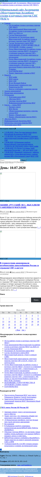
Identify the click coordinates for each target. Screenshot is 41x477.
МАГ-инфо (13, 77)
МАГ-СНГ (13, 81)
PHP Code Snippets (12, 476)
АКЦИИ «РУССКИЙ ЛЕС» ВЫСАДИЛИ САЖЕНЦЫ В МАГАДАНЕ (20, 206)
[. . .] (39, 227)
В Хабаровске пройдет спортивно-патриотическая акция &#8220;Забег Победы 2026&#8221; (21, 428)
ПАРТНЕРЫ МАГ (16, 71)
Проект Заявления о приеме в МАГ (22, 73)
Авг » (24, 330)
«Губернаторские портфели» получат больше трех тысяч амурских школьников (21, 421)
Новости (7, 75)
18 (32, 321)
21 (9, 324)
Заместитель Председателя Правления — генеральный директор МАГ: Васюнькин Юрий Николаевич (22, 401)
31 (26, 327)
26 (38, 324)
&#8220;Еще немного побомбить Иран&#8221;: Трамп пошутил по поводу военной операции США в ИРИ (22, 440)
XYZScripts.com (29, 476)
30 (21, 327)
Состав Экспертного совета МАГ (21, 43)
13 (3, 321)
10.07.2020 (5, 212)
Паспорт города (15, 107)
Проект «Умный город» (17, 115)
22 (15, 324)
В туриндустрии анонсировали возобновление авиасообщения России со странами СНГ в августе (19, 265)
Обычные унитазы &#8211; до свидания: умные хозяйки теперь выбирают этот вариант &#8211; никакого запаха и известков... (22, 434)
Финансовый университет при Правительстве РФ (20, 86)
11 (32, 318)
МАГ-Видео (13, 109)
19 (38, 321)
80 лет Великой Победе (17, 83)
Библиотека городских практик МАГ (18, 123)
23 (21, 324)
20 (3, 324)
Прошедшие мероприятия (14, 93)
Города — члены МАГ (12, 105)
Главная (7, 23)
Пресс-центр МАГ (18, 212)
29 (15, 327)
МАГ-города (13, 79)
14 (9, 321)
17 (26, 321)
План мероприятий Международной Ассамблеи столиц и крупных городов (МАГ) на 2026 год (23, 31)
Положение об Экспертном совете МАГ (19, 351)
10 (26, 318)
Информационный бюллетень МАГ (22, 103)
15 (15, 321)
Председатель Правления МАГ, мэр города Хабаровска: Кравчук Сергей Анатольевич (20, 396)
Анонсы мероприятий (12, 91)
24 (26, 324)
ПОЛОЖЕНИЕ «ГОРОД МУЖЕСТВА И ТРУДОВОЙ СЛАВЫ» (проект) (24, 46)
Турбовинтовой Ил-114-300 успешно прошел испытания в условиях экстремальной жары (21, 445)
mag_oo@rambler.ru (24, 465)
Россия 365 (24, 407)
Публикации (9, 95)
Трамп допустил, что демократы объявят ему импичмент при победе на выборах (21, 417)
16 (21, 321)
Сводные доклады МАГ (18, 101)
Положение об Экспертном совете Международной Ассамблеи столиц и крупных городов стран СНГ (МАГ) (23, 39)
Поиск (36, 300)
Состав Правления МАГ (18, 35)
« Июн (17, 330)
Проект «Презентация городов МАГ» (23, 117)
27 (3, 327)
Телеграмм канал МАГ (17, 97)
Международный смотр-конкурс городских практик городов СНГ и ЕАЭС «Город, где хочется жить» (20, 361)
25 (32, 324)
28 (9, 327)
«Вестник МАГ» (15, 99)
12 (38, 318)
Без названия (9, 424)
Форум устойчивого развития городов (23, 89)
